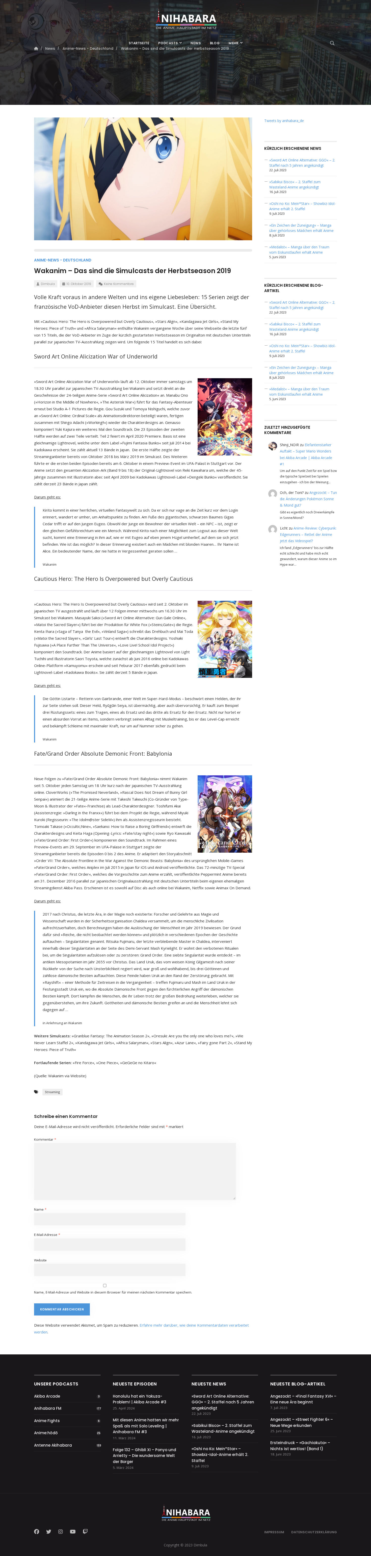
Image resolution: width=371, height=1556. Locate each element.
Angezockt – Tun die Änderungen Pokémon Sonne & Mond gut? (308, 499)
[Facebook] (38, 1531)
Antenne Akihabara (53, 1445)
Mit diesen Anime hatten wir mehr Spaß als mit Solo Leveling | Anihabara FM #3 (146, 1425)
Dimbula (48, 284)
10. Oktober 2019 (79, 284)
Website (40, 1260)
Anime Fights (47, 1420)
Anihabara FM (47, 1408)
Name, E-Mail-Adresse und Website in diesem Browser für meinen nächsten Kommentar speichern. (113, 1292)
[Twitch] (85, 1531)
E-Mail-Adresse (47, 1234)
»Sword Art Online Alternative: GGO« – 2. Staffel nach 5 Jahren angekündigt (223, 1402)
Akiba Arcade (47, 1396)
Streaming (52, 1092)
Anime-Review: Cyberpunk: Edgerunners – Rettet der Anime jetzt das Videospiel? (308, 534)
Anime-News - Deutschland (62, 260)
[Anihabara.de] (185, 17)
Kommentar (45, 1139)
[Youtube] (73, 1531)
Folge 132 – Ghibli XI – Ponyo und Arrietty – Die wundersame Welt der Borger (144, 1455)
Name (40, 1209)
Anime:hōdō (46, 1432)
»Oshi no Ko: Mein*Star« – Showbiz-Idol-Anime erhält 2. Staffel (220, 1454)
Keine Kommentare (119, 284)
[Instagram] (60, 1531)
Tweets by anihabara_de (284, 120)
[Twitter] (48, 1531)
